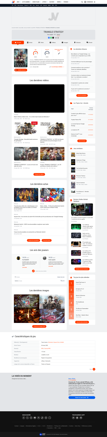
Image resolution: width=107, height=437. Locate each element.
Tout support (50, 34)
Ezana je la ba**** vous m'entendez (76, 135)
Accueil (13, 27)
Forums (66, 2)
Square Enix (57, 342)
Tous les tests (46, 240)
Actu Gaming (26, 2)
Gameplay (50, 164)
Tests (42, 42)
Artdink (62, 342)
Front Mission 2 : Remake (82, 192)
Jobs (59, 428)
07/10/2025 (90, 119)
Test (35, 49)
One (34, 5)
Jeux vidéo (21, 27)
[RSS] (38, 417)
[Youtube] (34, 417)
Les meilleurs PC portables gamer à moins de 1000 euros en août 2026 (87, 252)
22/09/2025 (90, 129)
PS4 (31, 5)
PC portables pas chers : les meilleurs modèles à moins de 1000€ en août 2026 (87, 244)
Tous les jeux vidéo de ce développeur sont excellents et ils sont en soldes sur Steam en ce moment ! (26, 207)
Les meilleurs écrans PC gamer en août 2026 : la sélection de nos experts (82, 218)
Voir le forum (82, 141)
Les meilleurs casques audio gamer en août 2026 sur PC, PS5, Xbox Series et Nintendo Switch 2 (87, 226)
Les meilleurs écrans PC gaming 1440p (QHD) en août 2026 (87, 261)
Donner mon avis (60, 277)
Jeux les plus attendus (82, 322)
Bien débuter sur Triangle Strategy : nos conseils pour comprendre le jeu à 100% (80, 54)
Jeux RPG (33, 27)
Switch (37, 5)
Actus (30, 42)
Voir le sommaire (82, 95)
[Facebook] (23, 417)
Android (45, 5)
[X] (27, 417)
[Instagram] (31, 417)
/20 (63, 281)
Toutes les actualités (33, 240)
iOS (41, 5)
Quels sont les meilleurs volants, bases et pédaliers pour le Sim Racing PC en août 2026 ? (87, 235)
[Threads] (46, 417)
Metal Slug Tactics (80, 153)
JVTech (44, 2)
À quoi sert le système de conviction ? (80, 89)
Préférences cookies (87, 426)
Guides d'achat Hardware (82, 269)
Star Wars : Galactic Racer (82, 315)
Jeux (18, 2)
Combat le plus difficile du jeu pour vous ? (78, 114)
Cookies (71, 426)
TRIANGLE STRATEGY (40, 27)
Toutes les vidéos (39, 174)
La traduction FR (75, 130)
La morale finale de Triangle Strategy (78, 124)
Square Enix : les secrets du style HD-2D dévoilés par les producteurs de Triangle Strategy (38, 216)
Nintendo (50, 342)
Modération (50, 426)
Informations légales (31, 426)
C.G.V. (43, 426)
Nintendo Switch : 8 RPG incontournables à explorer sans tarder (31, 224)
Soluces (78, 42)
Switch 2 (26, 5)
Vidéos (59, 2)
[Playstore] (73, 417)
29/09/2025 (90, 124)
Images (66, 42)
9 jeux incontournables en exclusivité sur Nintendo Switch (29, 232)
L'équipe (22, 426)
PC (12, 5)
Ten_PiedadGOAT (25, 259)
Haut (91, 369)
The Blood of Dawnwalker (82, 308)
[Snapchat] (49, 417)
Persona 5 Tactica (80, 175)
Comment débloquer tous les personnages (81, 61)
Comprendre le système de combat (79, 83)
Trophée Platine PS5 (76, 119)
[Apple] (77, 417)
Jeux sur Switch (27, 27)
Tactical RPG (47, 348)
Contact (16, 426)
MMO (49, 5)
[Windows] (81, 417)
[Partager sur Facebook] (49, 38)
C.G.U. (39, 426)
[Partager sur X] (53, 38)
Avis (46, 49)
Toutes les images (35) (39, 326)
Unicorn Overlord (80, 182)
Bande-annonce (22, 70)
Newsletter (50, 428)
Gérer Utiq (77, 426)
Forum (90, 42)
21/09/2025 (90, 135)
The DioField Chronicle (81, 168)
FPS (56, 5)
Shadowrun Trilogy (80, 160)
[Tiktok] (42, 417)
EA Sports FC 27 (80, 289)
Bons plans (36, 2)
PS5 (15, 5)
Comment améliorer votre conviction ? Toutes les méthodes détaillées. (80, 68)
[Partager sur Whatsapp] (51, 38)
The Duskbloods (80, 302)
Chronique (32, 115)
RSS (55, 428)
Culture (51, 2)
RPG (53, 5)
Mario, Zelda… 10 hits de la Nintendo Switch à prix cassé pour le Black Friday (52, 206)
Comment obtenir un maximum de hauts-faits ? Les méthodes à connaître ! (81, 76)
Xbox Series (20, 5)
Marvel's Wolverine (80, 295)
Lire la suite (24, 267)
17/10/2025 (90, 114)
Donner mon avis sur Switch (59, 50)
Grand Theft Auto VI (81, 282)
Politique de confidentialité (60, 426)
